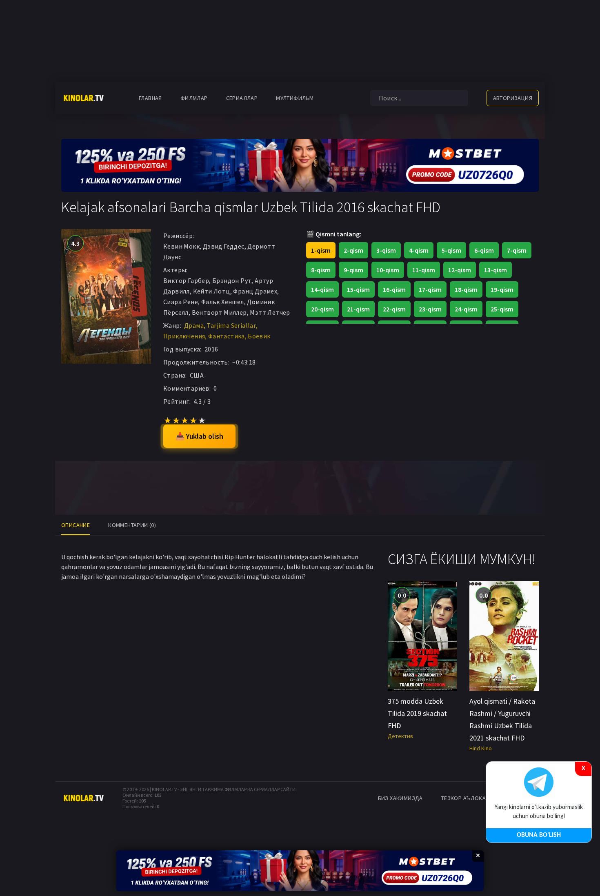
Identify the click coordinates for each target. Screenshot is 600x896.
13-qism (495, 270)
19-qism (502, 289)
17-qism (430, 289)
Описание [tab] (75, 525)
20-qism (322, 309)
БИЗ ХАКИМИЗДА (400, 798)
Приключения (184, 336)
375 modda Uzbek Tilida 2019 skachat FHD (417, 713)
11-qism (423, 270)
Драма (194, 325)
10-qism (387, 270)
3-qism (386, 250)
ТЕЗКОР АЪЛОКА (463, 798)
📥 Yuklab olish (199, 436)
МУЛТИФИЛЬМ (294, 98)
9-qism (353, 270)
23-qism (430, 309)
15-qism (358, 289)
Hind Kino (480, 748)
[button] (336, 98)
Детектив (400, 736)
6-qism (484, 250)
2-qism (353, 250)
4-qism (419, 250)
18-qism (466, 289)
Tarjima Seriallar (231, 325)
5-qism (451, 250)
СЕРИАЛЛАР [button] (242, 98)
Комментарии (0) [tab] (132, 525)
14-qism (322, 289)
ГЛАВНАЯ (150, 98)
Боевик (259, 336)
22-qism (394, 309)
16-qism (394, 289)
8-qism (321, 270)
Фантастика (226, 336)
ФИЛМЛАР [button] (194, 98)
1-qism (321, 250)
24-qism (466, 309)
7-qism (517, 250)
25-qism (502, 309)
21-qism (358, 309)
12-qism (459, 270)
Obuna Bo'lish (539, 835)
